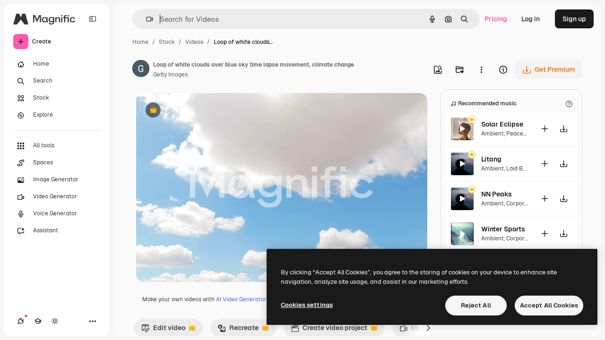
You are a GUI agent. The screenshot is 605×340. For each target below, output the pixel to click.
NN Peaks (496, 194)
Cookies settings (307, 305)
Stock (167, 42)
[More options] (481, 69)
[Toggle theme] (54, 321)
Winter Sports (503, 229)
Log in (530, 19)
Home (140, 42)
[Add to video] (544, 128)
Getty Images (170, 74)
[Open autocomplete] (146, 19)
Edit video (163, 330)
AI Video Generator (241, 299)
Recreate (238, 330)
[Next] (428, 328)
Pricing (495, 19)
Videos (194, 42)
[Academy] (37, 321)
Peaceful (518, 133)
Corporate (520, 203)
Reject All (476, 305)
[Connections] (20, 321)
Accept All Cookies (549, 305)
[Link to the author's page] (140, 70)
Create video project (329, 330)
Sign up (574, 19)
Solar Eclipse (502, 124)
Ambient (492, 133)
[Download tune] (563, 128)
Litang (491, 159)
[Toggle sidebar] (92, 18)
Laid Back (519, 168)
